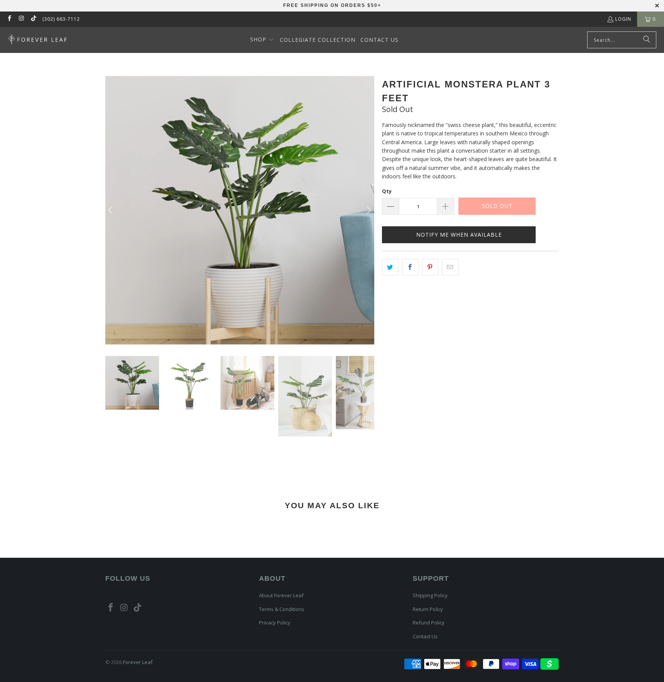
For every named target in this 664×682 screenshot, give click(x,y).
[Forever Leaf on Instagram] (21, 19)
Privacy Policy (274, 622)
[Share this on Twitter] (390, 267)
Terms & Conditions (281, 609)
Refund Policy (429, 622)
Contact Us (425, 636)
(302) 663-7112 (61, 19)
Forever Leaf (138, 662)
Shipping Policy (430, 595)
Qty (387, 191)
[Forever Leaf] (37, 40)
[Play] (239, 210)
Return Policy (428, 609)
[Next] (368, 210)
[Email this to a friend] (450, 267)
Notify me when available (459, 234)
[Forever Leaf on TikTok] (33, 19)
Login (623, 19)
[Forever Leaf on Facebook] (9, 19)
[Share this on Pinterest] (430, 267)
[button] (262, 40)
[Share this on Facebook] (410, 267)
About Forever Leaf (281, 595)
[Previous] (111, 210)
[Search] (646, 39)
